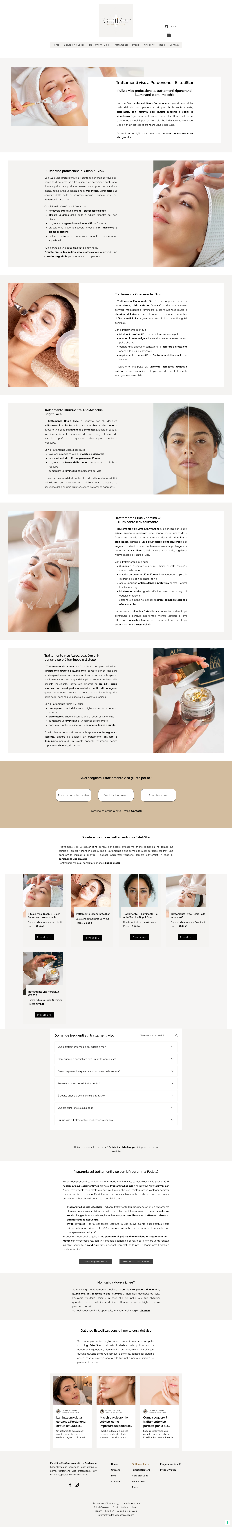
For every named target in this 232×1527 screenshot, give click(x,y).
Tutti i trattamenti (141, 1470)
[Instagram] (76, 1484)
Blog (113, 1475)
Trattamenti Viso (140, 1464)
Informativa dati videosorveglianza (116, 1515)
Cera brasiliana (140, 1475)
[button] (168, 34)
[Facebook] (70, 1484)
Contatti (115, 1481)
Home (114, 1464)
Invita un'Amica (168, 1470)
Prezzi (135, 1487)
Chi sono (115, 1470)
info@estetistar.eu (128, 1507)
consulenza (65, 858)
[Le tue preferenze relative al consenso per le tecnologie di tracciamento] (227, 1522)
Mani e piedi (138, 1481)
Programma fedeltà (170, 1464)
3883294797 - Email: (108, 1507)
